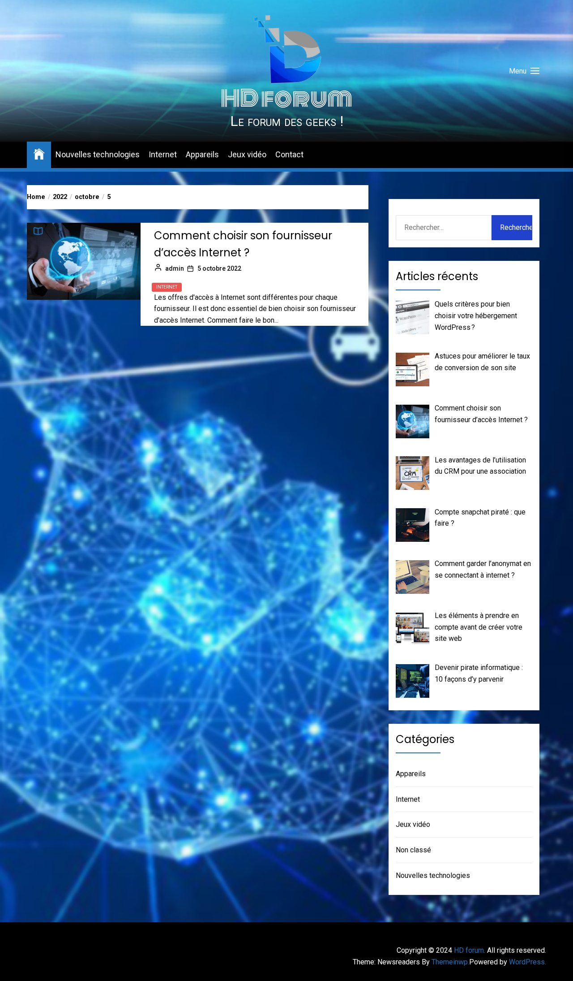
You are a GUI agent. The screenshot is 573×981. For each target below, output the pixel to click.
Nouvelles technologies (98, 154)
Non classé (413, 850)
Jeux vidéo (247, 154)
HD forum (286, 98)
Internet (163, 154)
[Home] (39, 153)
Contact (289, 154)
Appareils (202, 154)
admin (174, 268)
